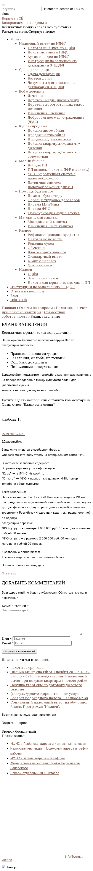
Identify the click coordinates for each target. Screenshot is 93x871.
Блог (14, 295)
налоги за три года (26, 667)
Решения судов (41, 243)
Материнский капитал (38, 217)
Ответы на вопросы (27, 291)
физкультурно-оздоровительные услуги (45, 693)
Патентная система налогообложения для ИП (50, 184)
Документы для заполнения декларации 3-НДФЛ (52, 84)
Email (7, 643)
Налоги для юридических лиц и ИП (59, 282)
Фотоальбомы (40, 265)
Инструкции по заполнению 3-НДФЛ (42, 287)
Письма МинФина (43, 204)
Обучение (36, 248)
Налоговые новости (45, 239)
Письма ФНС (39, 208)
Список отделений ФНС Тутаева (34, 773)
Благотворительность (47, 252)
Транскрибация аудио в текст (54, 213)
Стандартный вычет (45, 256)
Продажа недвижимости (49, 139)
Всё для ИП (37, 165)
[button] (28, 31)
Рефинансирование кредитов (54, 234)
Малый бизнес (31, 161)
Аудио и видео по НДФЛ (49, 56)
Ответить (9, 573)
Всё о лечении (31, 91)
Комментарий (15, 606)
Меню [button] (15, 39)
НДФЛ (33, 274)
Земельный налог (43, 278)
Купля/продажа (33, 126)
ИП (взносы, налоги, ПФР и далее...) (58, 169)
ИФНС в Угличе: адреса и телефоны (37, 758)
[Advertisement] (46, 810)
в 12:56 (13, 434)
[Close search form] (3, 5)
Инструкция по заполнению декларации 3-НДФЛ (52, 63)
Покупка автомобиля (46, 130)
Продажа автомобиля (46, 135)
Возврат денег (40, 78)
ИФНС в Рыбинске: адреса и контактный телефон (48, 744)
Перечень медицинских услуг (53, 100)
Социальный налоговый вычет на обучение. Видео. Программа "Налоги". (48, 704)
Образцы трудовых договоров (54, 200)
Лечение (35, 95)
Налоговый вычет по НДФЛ (43, 43)
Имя (7, 638)
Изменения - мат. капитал (50, 226)
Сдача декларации (35, 69)
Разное (25, 230)
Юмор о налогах (42, 261)
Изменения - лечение (46, 113)
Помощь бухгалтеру (36, 191)
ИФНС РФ (18, 300)
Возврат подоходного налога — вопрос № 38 (49, 698)
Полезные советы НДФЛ (49, 52)
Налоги (25, 269)
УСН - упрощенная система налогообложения (51, 176)
